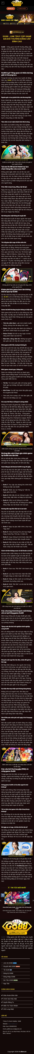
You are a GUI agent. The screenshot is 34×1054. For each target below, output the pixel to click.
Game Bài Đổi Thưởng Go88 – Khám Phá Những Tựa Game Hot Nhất (17, 908)
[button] (2, 3)
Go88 (3, 937)
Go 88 (6, 297)
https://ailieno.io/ (12, 1023)
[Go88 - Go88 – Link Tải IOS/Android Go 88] (17, 3)
